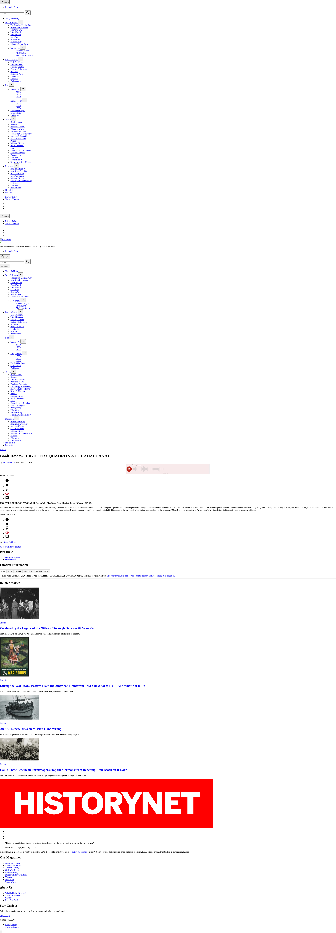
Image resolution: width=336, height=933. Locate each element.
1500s (18, 108)
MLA (10, 571)
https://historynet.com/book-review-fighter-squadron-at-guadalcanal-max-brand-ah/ (141, 576)
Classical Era (15, 113)
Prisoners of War (17, 129)
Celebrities (14, 76)
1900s (18, 94)
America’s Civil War (18, 171)
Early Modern (16, 101)
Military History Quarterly (21, 180)
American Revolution (19, 27)
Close (6, 2)
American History (17, 169)
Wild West (14, 157)
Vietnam (13, 183)
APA (3, 571)
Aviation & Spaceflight (20, 136)
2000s (18, 92)
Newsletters (10, 190)
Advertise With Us (13, 895)
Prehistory (14, 115)
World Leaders (16, 64)
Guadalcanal (10, 559)
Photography (15, 155)
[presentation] (20, 22)
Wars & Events (11, 22)
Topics (8, 119)
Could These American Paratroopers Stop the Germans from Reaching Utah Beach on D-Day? (63, 769)
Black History (16, 122)
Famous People (11, 59)
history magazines (79, 852)
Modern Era (15, 89)
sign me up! (5, 916)
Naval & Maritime (18, 138)
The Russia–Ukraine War (21, 25)
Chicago (38, 571)
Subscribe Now (11, 7)
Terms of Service (12, 199)
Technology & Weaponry (21, 134)
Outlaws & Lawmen (18, 69)
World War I (15, 32)
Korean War (15, 39)
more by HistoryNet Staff (10, 547)
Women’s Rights (22, 51)
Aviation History (17, 173)
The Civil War (16, 30)
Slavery (13, 124)
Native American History (20, 162)
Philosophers (15, 81)
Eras (7, 85)
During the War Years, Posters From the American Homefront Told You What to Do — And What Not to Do (72, 686)
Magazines (9, 166)
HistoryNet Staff (9, 462)
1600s (18, 106)
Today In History (12, 18)
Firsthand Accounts (18, 131)
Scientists (14, 79)
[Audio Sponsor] (188, 469)
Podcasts (8, 192)
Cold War (14, 37)
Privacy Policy (11, 197)
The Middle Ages (17, 110)
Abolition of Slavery (24, 55)
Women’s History (17, 127)
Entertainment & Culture (20, 150)
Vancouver (28, 571)
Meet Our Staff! (11, 900)
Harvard (18, 571)
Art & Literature (17, 145)
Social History (16, 160)
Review (3, 449)
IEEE (46, 571)
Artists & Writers (17, 74)
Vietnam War (15, 42)
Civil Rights (21, 53)
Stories (3, 623)
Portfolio (3, 680)
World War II (15, 34)
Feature (3, 723)
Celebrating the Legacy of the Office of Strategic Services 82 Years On (47, 628)
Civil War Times (17, 176)
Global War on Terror (19, 44)
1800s (18, 97)
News (12, 148)
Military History (17, 143)
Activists (14, 71)
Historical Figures (17, 153)
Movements (15, 48)
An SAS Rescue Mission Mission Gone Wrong (30, 729)
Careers (8, 898)
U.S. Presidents (16, 62)
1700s (18, 103)
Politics (13, 141)
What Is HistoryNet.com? (15, 893)
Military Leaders (17, 67)
